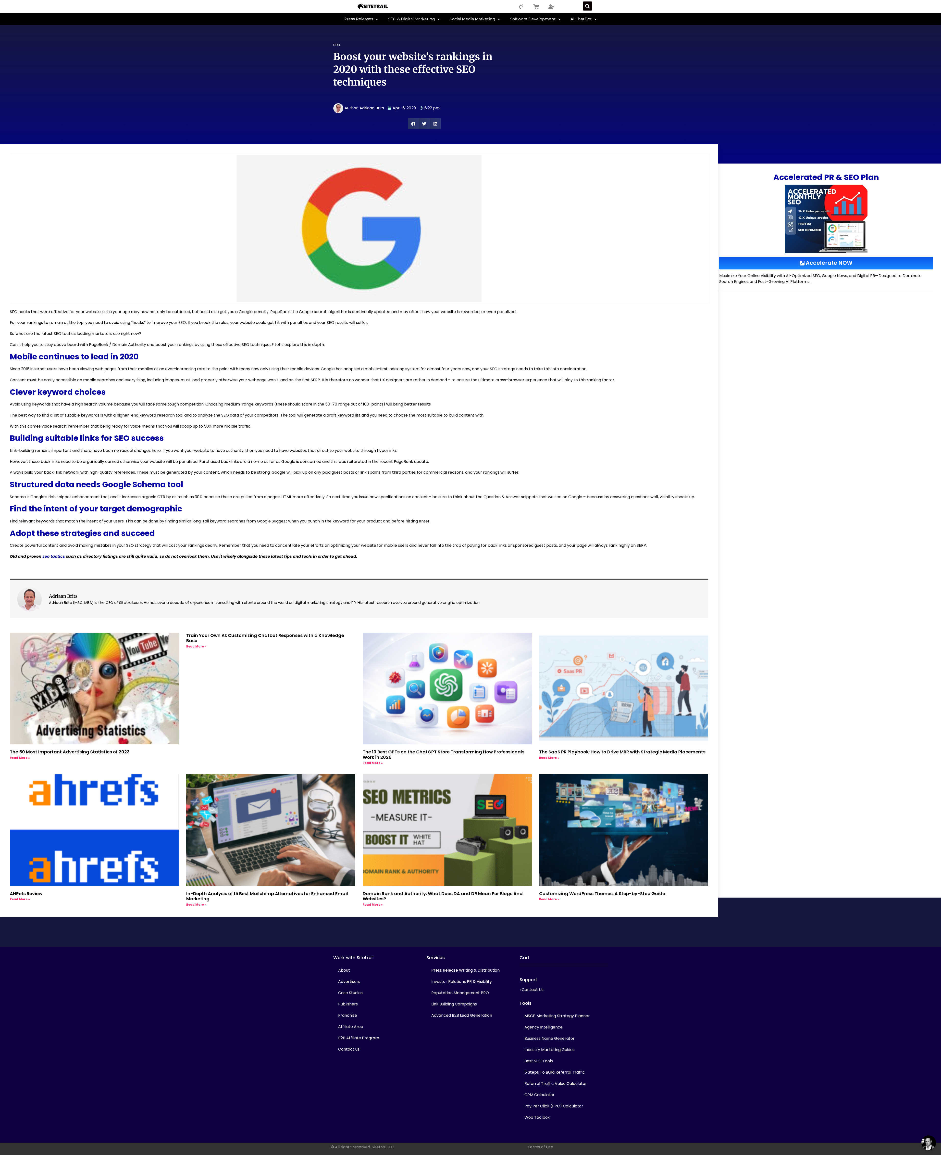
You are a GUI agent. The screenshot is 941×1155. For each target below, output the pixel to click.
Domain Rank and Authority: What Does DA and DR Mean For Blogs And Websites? (443, 896)
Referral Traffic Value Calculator (555, 1083)
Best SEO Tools (538, 1061)
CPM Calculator (539, 1095)
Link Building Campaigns (454, 1004)
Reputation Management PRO (460, 993)
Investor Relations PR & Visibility (461, 981)
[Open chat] (928, 1142)
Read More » (20, 758)
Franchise (347, 1015)
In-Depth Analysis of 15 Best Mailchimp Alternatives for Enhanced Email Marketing (267, 896)
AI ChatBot (581, 19)
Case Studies (350, 993)
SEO (336, 44)
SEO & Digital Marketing (411, 19)
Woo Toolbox (537, 1117)
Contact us (348, 1049)
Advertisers (349, 981)
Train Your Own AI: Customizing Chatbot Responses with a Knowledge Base (265, 638)
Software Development (533, 19)
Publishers (348, 1004)
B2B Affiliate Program (358, 1038)
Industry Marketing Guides (549, 1050)
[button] (587, 6)
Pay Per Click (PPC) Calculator (553, 1106)
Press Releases (358, 19)
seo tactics (53, 556)
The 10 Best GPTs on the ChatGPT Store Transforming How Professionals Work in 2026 (443, 754)
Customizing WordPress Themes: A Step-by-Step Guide (602, 893)
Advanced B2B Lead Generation (461, 1015)
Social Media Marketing (472, 19)
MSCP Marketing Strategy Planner (557, 1016)
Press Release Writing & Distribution (465, 970)
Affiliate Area (350, 1026)
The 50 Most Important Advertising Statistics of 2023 (70, 752)
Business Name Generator (549, 1038)
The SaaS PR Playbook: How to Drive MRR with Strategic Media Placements (622, 752)
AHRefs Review (26, 893)
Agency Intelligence (543, 1027)
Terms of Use (540, 1147)
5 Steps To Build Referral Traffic (554, 1072)
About (344, 970)
